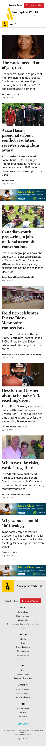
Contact (23, 628)
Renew (19, 5)
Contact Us (23, 732)
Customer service (23, 655)
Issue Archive (23, 659)
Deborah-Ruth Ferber (9, 552)
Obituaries (23, 712)
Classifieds (23, 716)
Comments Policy (38, 730)
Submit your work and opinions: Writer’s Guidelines (23, 624)
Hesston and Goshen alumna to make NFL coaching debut (21, 395)
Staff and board (23, 612)
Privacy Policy (30, 730)
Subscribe (12, 5)
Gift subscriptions (23, 651)
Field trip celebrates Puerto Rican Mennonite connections (20, 321)
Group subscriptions (23, 647)
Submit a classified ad (23, 693)
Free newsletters (23, 708)
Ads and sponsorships (23, 689)
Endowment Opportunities (23, 678)
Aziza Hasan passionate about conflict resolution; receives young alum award (20, 140)
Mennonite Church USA (10, 94)
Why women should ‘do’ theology (20, 523)
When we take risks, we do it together (20, 466)
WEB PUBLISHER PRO (25, 735)
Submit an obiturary (23, 697)
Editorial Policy (23, 620)
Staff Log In (23, 723)
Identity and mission (23, 616)
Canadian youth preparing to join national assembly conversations (18, 240)
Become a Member (34, 5)
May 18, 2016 (7, 97)
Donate (23, 670)
